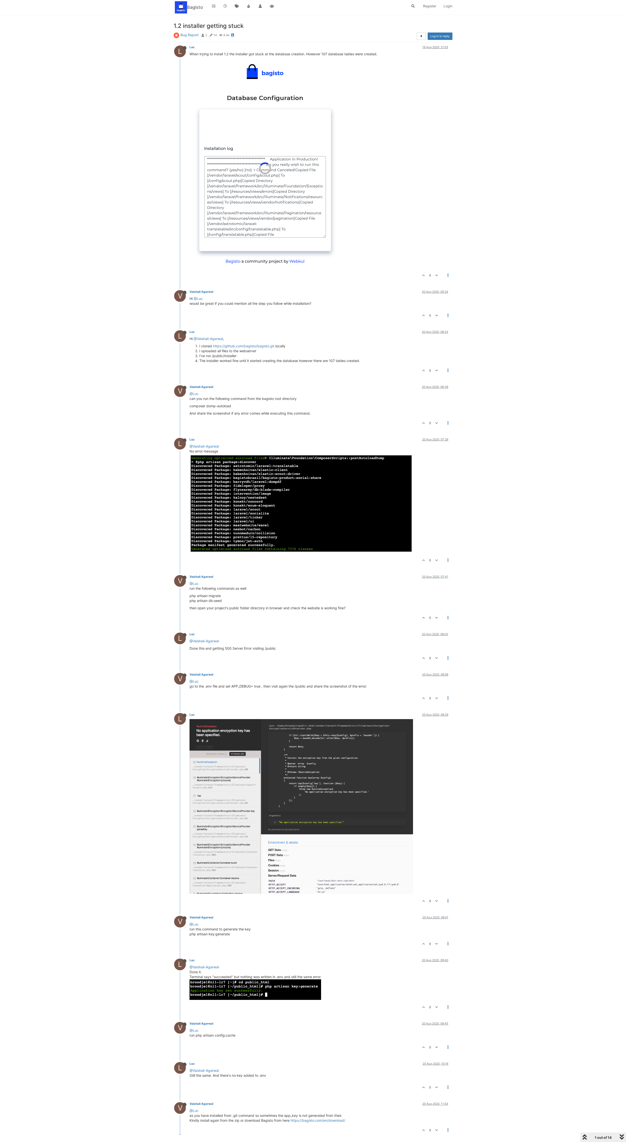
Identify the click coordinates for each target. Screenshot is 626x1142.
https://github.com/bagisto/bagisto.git (243, 346)
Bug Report (189, 35)
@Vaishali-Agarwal (208, 339)
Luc (192, 47)
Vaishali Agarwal (201, 292)
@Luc (198, 298)
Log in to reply (440, 36)
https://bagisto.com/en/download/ (318, 1120)
